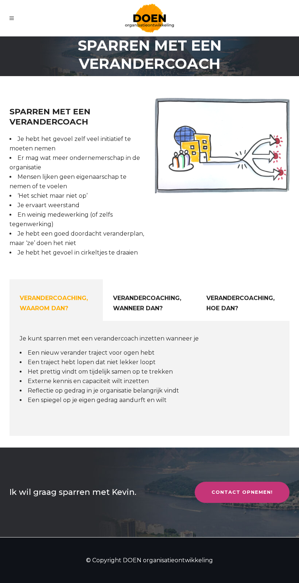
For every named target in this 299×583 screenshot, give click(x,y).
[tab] (56, 300)
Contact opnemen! (242, 492)
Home (108, 86)
